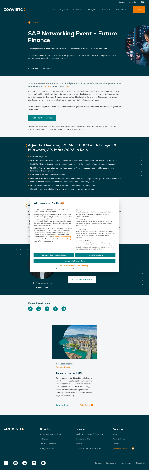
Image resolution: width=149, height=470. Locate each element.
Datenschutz (77, 269)
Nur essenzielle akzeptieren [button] (74, 261)
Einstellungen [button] (67, 239)
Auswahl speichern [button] (95, 255)
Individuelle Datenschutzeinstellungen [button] (74, 266)
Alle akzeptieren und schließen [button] (54, 255)
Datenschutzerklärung (62, 237)
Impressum (89, 269)
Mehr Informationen (63, 269)
